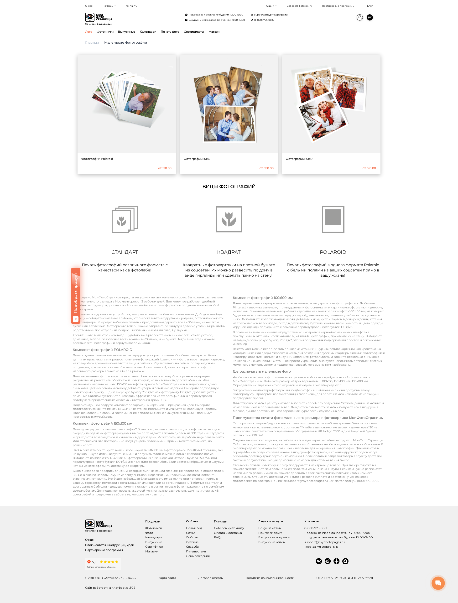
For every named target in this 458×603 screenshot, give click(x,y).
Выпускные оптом (271, 542)
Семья (190, 533)
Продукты (152, 521)
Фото (149, 533)
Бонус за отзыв (269, 528)
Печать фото (170, 31)
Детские (192, 542)
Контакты (131, 5)
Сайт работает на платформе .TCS (110, 587)
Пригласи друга (270, 533)
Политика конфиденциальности (270, 578)
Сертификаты (194, 31)
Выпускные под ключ (274, 537)
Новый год (194, 528)
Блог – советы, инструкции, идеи (109, 545)
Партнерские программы (338, 5)
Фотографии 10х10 (299, 159)
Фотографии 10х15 (197, 159)
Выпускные (126, 31)
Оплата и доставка (228, 533)
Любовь (192, 537)
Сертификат (154, 546)
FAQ (217, 537)
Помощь (108, 5)
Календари (148, 31)
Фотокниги (105, 31)
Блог (370, 5)
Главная (92, 42)
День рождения (198, 556)
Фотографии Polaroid (97, 159)
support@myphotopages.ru (271, 14)
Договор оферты (210, 578)
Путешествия (196, 551)
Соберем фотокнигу (299, 5)
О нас (89, 5)
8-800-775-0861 (315, 528)
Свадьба (192, 546)
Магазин (214, 31)
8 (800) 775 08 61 (264, 19)
